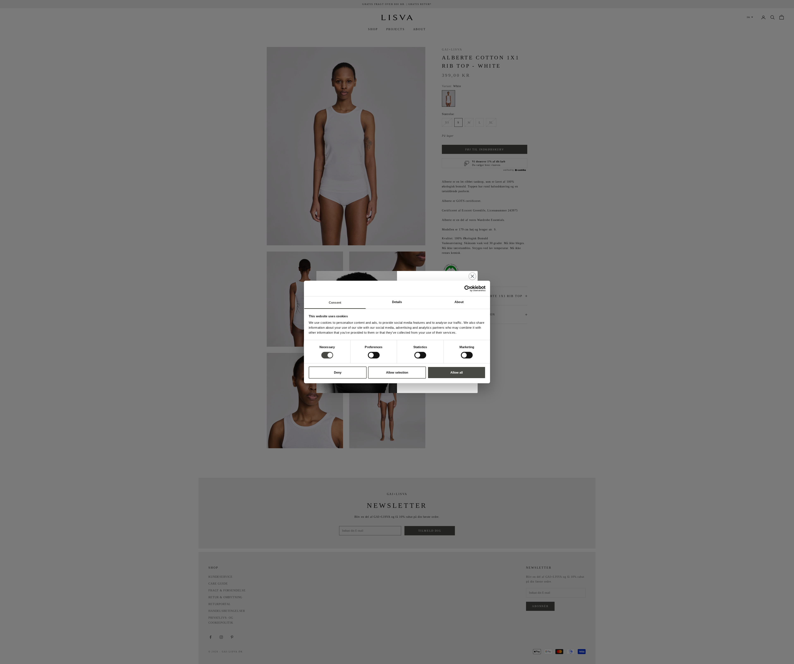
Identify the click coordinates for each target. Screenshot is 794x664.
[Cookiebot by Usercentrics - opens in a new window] (467, 288)
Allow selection (397, 372)
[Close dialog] (472, 276)
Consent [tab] (335, 302)
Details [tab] (397, 302)
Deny (337, 372)
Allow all (456, 372)
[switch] (374, 355)
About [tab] (459, 302)
